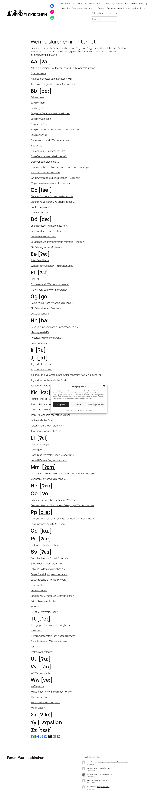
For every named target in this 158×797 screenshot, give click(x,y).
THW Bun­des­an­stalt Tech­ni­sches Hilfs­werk (53, 635)
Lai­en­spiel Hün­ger (40, 444)
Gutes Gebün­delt (40, 313)
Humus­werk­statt (39, 343)
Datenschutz (81, 410)
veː (47, 679)
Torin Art (35, 646)
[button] (104, 387)
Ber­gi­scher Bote (39, 124)
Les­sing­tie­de (37, 449)
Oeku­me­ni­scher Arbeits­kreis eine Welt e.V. (53, 500)
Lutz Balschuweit (92, 774)
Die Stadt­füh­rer (39, 590)
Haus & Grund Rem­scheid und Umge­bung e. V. (55, 327)
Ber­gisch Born (38, 102)
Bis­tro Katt (36, 145)
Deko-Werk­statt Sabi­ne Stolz (46, 231)
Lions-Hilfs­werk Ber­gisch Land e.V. (49, 460)
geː (45, 296)
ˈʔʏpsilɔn (51, 722)
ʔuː (45, 658)
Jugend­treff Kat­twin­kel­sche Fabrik (49, 380)
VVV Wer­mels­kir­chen (41, 673)
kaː (45, 392)
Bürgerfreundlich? (106, 768)
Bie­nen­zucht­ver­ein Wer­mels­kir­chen (50, 140)
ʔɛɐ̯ (44, 538)
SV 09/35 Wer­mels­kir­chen (44, 612)
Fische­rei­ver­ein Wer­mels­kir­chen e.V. (50, 284)
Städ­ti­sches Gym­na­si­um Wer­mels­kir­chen (52, 595)
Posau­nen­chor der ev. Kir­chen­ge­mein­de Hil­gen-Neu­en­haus (62, 518)
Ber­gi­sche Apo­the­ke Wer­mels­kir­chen (50, 113)
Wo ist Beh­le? (38, 707)
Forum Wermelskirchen (25, 757)
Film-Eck (35, 279)
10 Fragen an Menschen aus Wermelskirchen (113, 762)
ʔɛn (46, 485)
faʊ (45, 666)
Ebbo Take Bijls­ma (40, 260)
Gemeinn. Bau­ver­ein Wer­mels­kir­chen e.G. (52, 302)
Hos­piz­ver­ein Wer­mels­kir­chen (46, 337)
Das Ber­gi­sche (38, 108)
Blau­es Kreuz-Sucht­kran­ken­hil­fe (48, 151)
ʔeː (44, 253)
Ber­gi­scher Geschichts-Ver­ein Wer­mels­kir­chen (55, 129)
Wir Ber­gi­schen (39, 697)
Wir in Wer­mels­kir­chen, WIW (45, 702)
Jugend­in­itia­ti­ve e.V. (41, 369)
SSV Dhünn (36, 606)
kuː (46, 530)
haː (45, 320)
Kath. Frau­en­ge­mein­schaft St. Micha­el (51, 414)
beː (45, 90)
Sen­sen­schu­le (38, 585)
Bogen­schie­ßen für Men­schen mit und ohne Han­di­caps (60, 167)
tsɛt (45, 730)
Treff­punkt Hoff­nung (41, 652)
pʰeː (45, 511)
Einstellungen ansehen (96, 405)
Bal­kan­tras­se (37, 97)
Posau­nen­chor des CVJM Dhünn (48, 524)
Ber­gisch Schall (39, 134)
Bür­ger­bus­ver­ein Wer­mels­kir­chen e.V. (50, 183)
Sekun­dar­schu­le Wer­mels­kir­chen (48, 579)
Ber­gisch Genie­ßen (41, 118)
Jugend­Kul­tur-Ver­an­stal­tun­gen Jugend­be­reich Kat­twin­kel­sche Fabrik (67, 374)
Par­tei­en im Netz (62, 48)
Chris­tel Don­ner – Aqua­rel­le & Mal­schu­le (52, 196)
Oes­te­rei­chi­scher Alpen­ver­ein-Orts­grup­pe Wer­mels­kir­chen (62, 505)
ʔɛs (45, 551)
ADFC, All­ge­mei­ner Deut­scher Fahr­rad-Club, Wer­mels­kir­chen (63, 68)
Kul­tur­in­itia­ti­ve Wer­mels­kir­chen (47, 425)
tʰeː (43, 618)
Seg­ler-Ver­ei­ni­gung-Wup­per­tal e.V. (49, 574)
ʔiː (41, 349)
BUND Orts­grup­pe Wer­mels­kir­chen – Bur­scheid (55, 177)
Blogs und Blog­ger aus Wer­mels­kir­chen (96, 48)
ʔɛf (43, 272)
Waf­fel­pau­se (37, 686)
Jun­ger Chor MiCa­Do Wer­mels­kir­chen (50, 385)
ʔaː (45, 61)
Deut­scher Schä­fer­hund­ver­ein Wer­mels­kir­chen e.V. (58, 241)
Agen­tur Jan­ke (38, 73)
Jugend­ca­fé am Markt (42, 364)
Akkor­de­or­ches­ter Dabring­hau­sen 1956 (52, 78)
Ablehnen (78, 405)
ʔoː (46, 493)
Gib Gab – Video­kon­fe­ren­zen (46, 308)
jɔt (42, 357)
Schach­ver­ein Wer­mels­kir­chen (47, 563)
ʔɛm (49, 466)
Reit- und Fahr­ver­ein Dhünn (45, 545)
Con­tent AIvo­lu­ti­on (41, 207)
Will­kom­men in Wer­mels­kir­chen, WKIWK (51, 691)
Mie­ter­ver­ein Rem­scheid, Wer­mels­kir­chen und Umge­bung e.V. (63, 473)
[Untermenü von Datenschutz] (104, 13)
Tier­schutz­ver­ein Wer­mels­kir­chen (49, 641)
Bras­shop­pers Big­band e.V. (45, 161)
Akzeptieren (61, 405)
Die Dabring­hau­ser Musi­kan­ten (47, 247)
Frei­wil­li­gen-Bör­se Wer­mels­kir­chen (49, 289)
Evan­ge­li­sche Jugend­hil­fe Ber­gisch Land (52, 265)
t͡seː (45, 189)
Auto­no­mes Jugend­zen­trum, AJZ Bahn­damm (54, 84)
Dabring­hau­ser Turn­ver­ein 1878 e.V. (49, 225)
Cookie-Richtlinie (71, 410)
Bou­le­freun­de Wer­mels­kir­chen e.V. (49, 156)
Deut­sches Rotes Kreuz (43, 236)
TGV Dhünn (36, 630)
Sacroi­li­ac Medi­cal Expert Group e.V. (49, 558)
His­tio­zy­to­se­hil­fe (40, 332)
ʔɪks (45, 714)
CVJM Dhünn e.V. (39, 212)
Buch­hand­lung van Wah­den (45, 172)
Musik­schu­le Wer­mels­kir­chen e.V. (48, 478)
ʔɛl (42, 437)
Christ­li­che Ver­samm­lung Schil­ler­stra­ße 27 (53, 201)
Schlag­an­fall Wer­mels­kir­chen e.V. (48, 569)
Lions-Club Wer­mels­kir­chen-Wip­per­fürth (52, 455)
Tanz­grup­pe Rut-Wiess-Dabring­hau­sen (51, 625)
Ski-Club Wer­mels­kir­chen (44, 601)
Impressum (89, 410)
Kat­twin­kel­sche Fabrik (42, 420)
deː (46, 219)
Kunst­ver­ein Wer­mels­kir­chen (46, 431)
